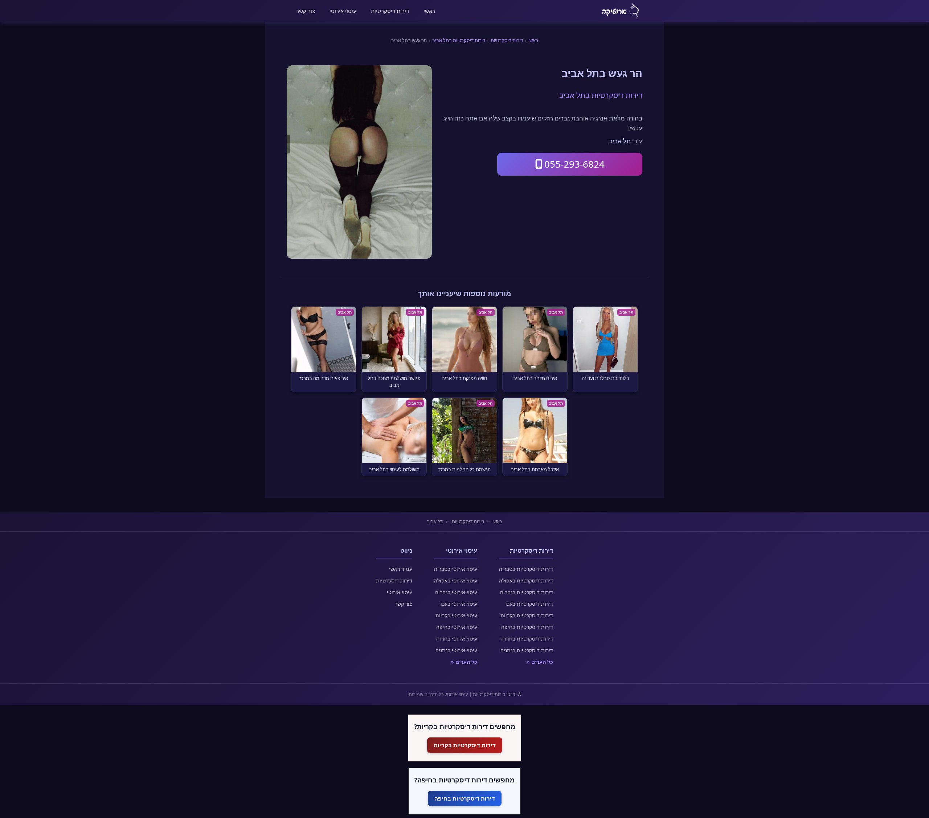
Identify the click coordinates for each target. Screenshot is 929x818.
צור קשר (305, 11)
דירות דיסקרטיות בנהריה (526, 592)
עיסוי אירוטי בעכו (459, 603)
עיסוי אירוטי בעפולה (455, 580)
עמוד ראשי (400, 568)
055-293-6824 (574, 164)
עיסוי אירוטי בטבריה (455, 568)
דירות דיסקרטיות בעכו (529, 603)
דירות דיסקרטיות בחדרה (526, 638)
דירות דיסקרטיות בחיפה (527, 626)
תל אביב (620, 141)
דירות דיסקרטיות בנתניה (526, 650)
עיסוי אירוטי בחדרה (456, 638)
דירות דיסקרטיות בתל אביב (458, 40)
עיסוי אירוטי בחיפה (456, 626)
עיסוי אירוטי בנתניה (456, 650)
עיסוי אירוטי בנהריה (456, 592)
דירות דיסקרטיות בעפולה (526, 580)
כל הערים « (540, 661)
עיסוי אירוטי (343, 11)
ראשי (429, 11)
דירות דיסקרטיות (390, 11)
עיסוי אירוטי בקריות (456, 615)
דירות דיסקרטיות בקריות (526, 615)
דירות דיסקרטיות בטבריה (526, 568)
